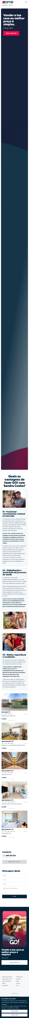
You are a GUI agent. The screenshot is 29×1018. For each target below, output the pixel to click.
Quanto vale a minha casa (7, 976)
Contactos (18, 983)
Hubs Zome (18, 979)
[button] (4, 880)
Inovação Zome (19, 976)
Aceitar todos (14, 1015)
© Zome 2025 (14, 993)
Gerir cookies (14, 1011)
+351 (9, 856)
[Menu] (26, 2)
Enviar (14, 896)
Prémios (3, 983)
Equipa (17, 981)
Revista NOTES (5, 985)
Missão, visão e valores (6, 981)
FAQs (17, 985)
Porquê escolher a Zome (7, 979)
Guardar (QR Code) (15, 861)
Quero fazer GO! (11, 33)
